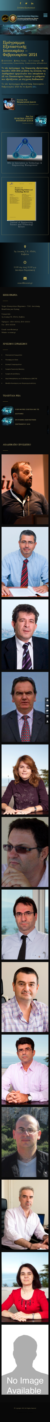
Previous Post (26, 101)
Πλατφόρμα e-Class (11, 360)
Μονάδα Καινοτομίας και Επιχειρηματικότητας (20, 383)
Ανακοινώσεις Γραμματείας (13, 63)
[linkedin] (32, 3)
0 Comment (35, 61)
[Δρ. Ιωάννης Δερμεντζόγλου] (25, 924)
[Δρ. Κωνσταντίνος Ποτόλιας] (25, 1070)
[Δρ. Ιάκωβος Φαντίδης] (25, 1142)
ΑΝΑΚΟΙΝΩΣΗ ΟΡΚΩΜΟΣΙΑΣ (30, 428)
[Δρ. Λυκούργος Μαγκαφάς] (25, 562)
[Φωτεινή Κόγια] (25, 1287)
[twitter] (26, 3)
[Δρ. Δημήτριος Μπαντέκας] (25, 634)
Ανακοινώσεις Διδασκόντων (36, 63)
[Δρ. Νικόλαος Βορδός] (25, 489)
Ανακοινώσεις (27, 123)
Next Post (23, 118)
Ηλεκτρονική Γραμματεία (13, 355)
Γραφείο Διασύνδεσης (12, 374)
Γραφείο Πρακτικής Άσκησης (14, 369)
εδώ (34, 87)
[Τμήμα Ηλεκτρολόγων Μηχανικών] (21, 23)
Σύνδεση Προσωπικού (26, 7)
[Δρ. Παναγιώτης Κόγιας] (25, 1215)
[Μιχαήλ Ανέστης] (25, 1360)
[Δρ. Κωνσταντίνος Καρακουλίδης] (25, 997)
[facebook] (20, 3)
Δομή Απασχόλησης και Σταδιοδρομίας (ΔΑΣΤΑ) (21, 378)
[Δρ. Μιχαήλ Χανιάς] (25, 852)
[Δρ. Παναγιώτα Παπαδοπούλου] (25, 779)
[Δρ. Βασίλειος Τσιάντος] (25, 707)
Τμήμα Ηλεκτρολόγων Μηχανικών (25, 30)
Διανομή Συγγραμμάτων (13, 364)
